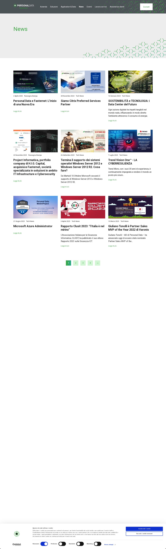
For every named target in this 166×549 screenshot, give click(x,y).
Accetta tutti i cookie (144, 529)
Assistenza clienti (117, 7)
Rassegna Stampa (30, 96)
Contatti (146, 6)
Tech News (80, 96)
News (81, 7)
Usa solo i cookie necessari (144, 533)
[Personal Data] (23, 6)
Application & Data (68, 7)
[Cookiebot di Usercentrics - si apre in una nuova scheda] (16, 544)
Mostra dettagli (108, 544)
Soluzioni (54, 7)
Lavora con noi (101, 7)
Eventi (89, 7)
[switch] (62, 544)
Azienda (43, 7)
